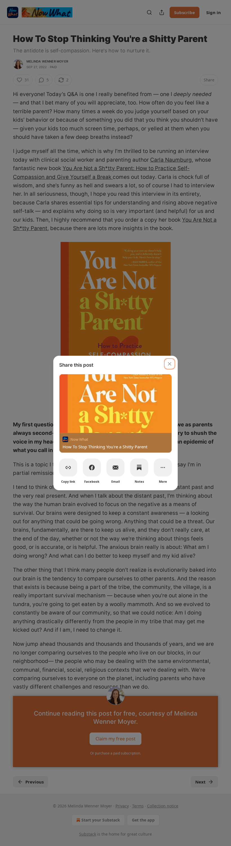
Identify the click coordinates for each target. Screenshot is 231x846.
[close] (169, 363)
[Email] (115, 467)
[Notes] (139, 467)
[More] (163, 467)
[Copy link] (68, 467)
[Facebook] (92, 467)
